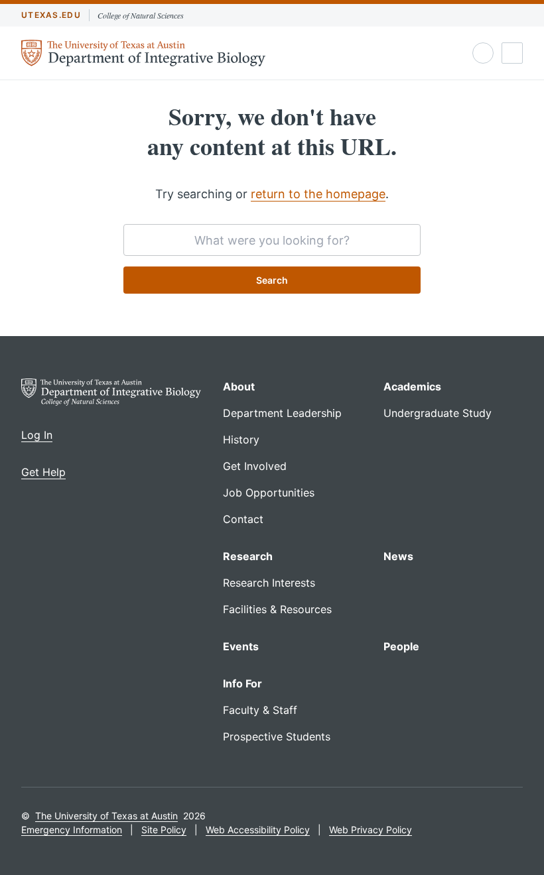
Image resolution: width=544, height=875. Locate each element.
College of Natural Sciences (141, 15)
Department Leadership (282, 413)
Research (248, 556)
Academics (412, 386)
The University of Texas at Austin (106, 815)
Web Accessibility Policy (258, 829)
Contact (243, 519)
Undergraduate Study (437, 413)
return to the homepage (318, 194)
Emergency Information (71, 829)
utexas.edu (51, 15)
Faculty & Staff (260, 710)
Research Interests (269, 582)
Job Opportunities (268, 492)
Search (272, 280)
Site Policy (163, 829)
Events (241, 646)
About (239, 386)
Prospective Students (276, 736)
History (241, 439)
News (398, 556)
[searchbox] (272, 240)
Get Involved (255, 466)
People (401, 646)
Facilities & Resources (277, 609)
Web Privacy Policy (370, 829)
